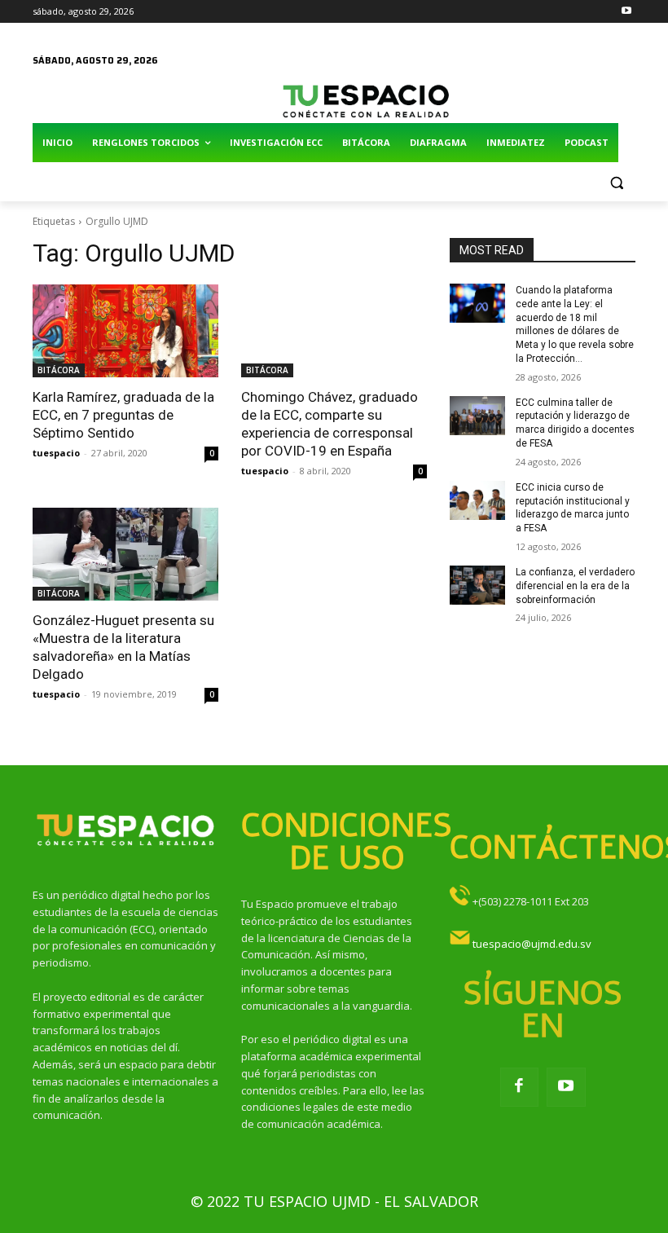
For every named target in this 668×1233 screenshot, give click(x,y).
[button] (616, 182)
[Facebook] (519, 1087)
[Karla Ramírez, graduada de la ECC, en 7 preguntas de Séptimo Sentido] (125, 330)
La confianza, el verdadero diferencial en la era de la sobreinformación (575, 585)
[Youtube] (626, 11)
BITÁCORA (58, 370)
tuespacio (56, 453)
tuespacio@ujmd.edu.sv (531, 943)
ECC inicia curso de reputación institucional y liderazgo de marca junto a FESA (573, 508)
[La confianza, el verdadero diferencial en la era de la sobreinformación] (477, 585)
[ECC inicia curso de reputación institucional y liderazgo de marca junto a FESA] (477, 500)
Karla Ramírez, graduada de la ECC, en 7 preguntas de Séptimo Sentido (123, 415)
